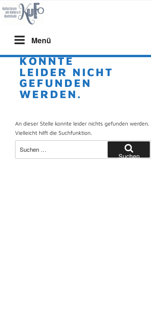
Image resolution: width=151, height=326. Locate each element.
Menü (41, 40)
